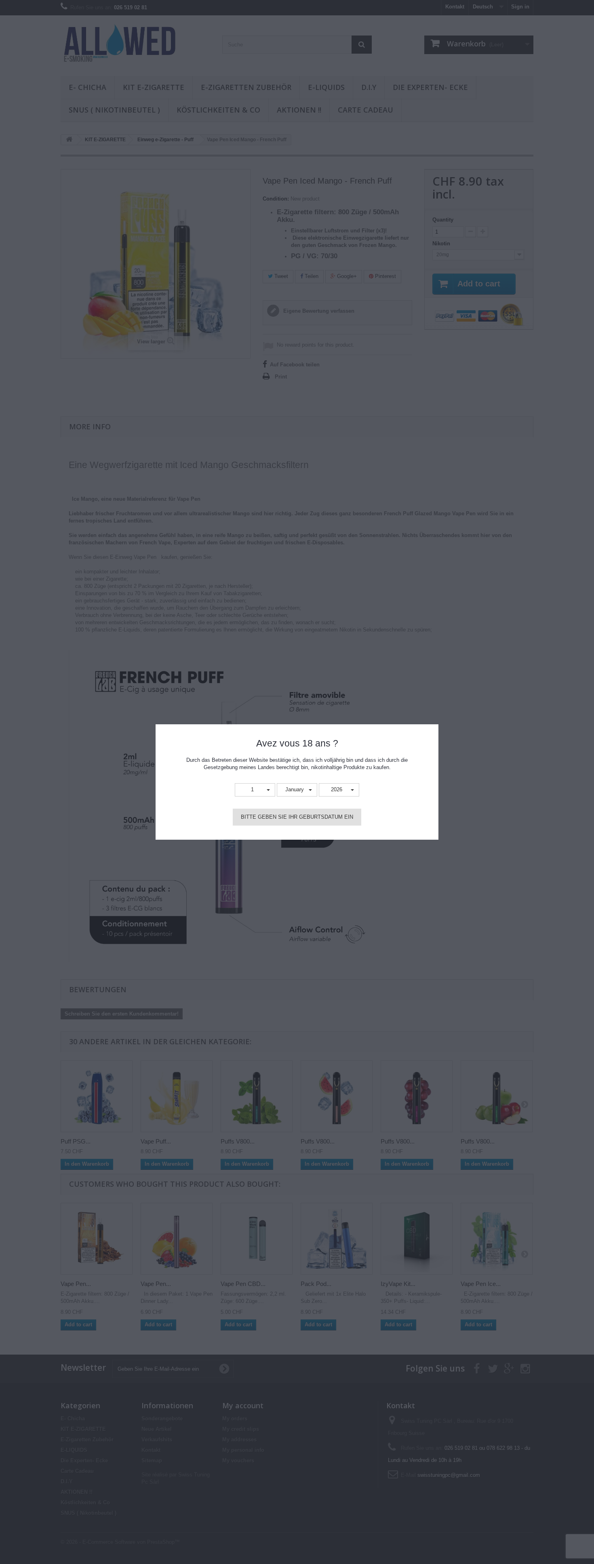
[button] (255, 790)
